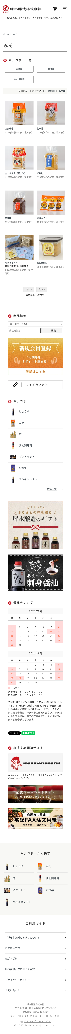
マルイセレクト (27, 479)
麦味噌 (19, 69)
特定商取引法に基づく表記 (20, 969)
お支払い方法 (12, 948)
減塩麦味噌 (42, 263)
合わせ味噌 (19, 79)
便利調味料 (25, 445)
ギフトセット (26, 456)
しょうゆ (23, 411)
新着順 (62, 91)
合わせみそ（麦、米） (15, 173)
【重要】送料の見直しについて (22, 937)
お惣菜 (22, 468)
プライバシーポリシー (17, 980)
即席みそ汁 (42, 218)
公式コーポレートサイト (37, 1021)
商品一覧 (52, 489)
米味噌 (51, 69)
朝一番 (40, 128)
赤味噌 (8, 218)
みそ (15, 34)
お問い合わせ (12, 990)
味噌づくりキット (13, 263)
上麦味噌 (9, 128)
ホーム (6, 34)
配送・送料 (11, 958)
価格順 (51, 91)
